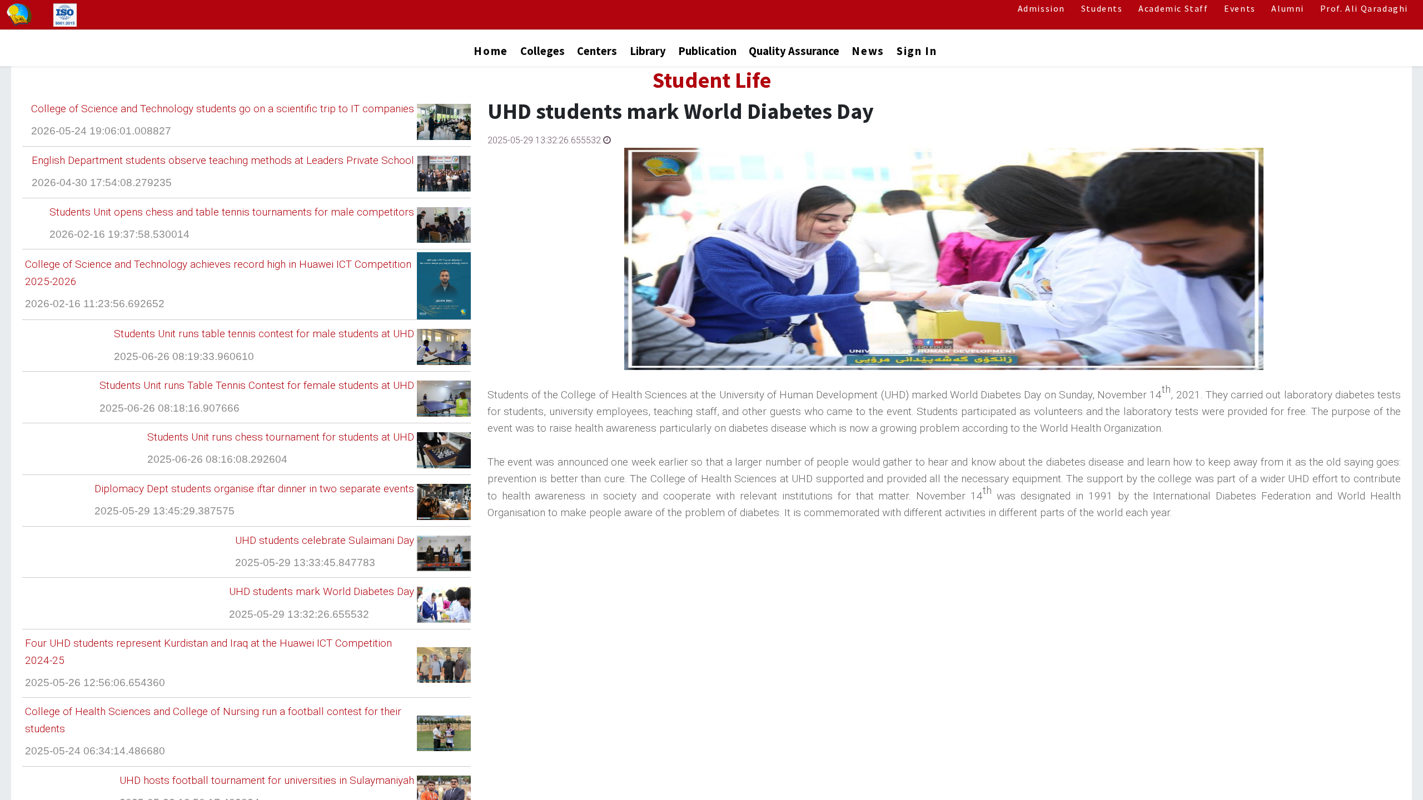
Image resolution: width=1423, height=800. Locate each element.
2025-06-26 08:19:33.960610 (184, 356)
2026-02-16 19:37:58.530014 (119, 234)
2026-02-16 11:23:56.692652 (95, 303)
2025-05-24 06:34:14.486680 (95, 751)
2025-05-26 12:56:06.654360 (95, 682)
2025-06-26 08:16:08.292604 (217, 459)
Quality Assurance (794, 51)
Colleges (542, 51)
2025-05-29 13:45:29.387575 (164, 511)
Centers (597, 51)
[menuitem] (490, 53)
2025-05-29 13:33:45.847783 (305, 562)
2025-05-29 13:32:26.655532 (299, 614)
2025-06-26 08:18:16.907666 (169, 408)
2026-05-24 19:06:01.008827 (101, 131)
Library (648, 51)
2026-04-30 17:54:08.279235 (102, 182)
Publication (707, 51)
